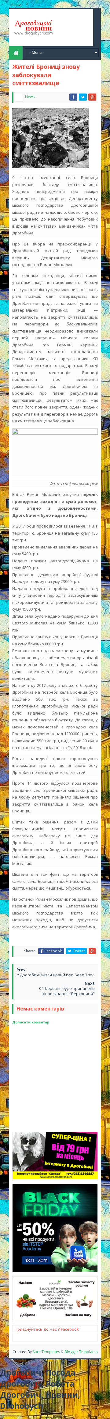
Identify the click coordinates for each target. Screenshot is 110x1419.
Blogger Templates (80, 1351)
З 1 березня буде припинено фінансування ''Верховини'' (66, 991)
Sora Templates (46, 1351)
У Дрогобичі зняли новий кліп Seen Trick (55, 975)
